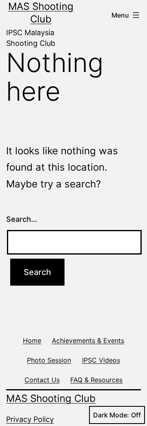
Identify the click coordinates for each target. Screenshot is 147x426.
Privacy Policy (30, 419)
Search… (21, 219)
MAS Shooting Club (51, 398)
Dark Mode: (111, 415)
